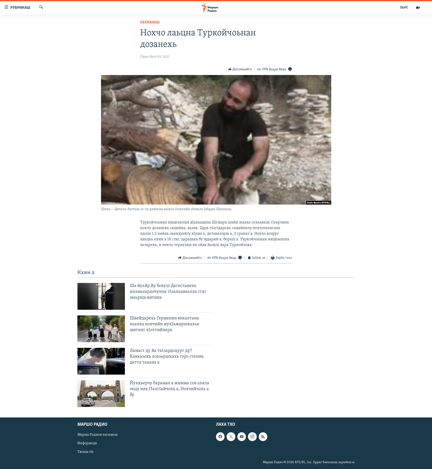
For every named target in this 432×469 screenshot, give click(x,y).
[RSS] (263, 436)
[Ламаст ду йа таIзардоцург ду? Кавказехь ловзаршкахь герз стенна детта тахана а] (101, 361)
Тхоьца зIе (85, 452)
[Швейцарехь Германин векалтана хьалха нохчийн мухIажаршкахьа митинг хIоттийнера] (101, 328)
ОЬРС (404, 7)
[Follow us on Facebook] (220, 436)
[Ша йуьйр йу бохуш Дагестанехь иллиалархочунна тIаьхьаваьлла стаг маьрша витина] (101, 296)
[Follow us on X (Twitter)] (231, 436)
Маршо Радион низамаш (97, 435)
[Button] (240, 69)
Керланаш (150, 22)
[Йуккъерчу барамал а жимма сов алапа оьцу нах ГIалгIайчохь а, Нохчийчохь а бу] (101, 393)
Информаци (87, 443)
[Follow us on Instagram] (252, 436)
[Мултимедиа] (418, 8)
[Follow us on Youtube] (241, 436)
